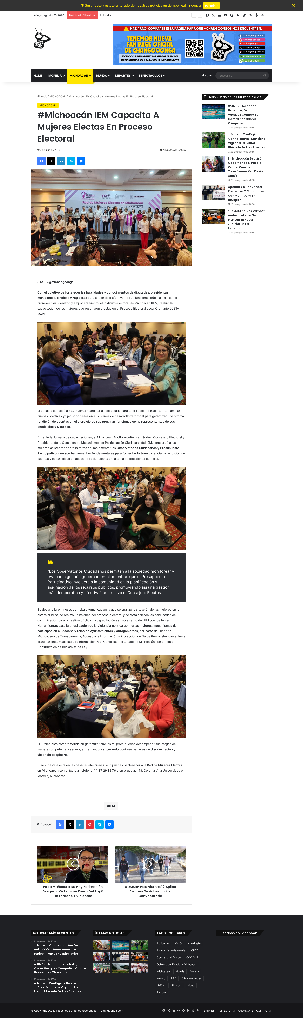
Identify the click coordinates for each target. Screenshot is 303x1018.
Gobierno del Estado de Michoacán (177, 964)
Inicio (43, 96)
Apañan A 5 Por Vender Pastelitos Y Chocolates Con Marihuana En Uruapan (246, 193)
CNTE (194, 950)
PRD (173, 978)
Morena (194, 971)
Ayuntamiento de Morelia (171, 950)
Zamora (161, 992)
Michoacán (163, 971)
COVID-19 (192, 957)
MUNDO (101, 75)
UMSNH (161, 985)
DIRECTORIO (227, 1010)
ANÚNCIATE (245, 1010)
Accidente (163, 943)
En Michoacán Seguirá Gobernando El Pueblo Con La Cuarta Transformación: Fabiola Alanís (247, 167)
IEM (112, 806)
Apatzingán (194, 943)
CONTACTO (263, 1010)
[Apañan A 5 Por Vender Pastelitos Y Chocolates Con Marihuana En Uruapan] (213, 192)
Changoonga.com (112, 1010)
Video (191, 985)
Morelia (180, 971)
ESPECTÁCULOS (150, 75)
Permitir (211, 5)
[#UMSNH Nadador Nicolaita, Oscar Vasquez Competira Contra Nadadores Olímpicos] (213, 111)
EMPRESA (210, 1010)
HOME (38, 75)
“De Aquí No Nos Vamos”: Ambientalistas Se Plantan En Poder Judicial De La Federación (247, 219)
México (161, 978)
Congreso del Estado (169, 957)
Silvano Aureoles (191, 978)
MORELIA (55, 75)
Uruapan (177, 985)
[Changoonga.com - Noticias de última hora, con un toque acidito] (41, 38)
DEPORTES (123, 75)
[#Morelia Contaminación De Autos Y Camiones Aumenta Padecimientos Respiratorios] (101, 945)
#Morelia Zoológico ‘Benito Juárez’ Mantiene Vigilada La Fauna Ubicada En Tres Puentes (156, 15)
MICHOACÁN (79, 75)
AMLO (178, 943)
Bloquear (194, 5)
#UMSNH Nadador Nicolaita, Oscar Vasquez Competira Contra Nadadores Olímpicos (243, 114)
